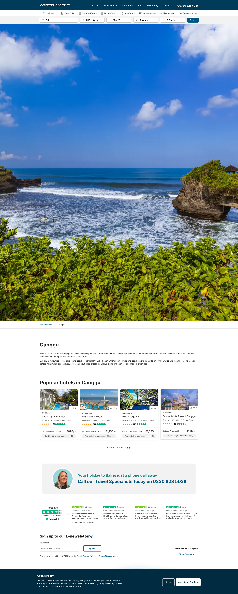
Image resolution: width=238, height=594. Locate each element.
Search (193, 20)
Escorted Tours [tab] (89, 13)
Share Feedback (186, 554)
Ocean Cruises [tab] (190, 13)
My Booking (152, 5)
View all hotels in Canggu (119, 447)
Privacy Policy (88, 556)
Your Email (44, 543)
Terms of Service (105, 556)
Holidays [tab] (50, 13)
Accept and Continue (188, 582)
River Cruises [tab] (169, 13)
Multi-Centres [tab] (149, 13)
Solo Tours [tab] (129, 13)
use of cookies (75, 586)
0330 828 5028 (169, 481)
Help (140, 5)
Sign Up (92, 548)
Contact (167, 5)
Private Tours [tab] (110, 13)
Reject (168, 582)
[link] (59, 414)
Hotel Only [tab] (69, 13)
